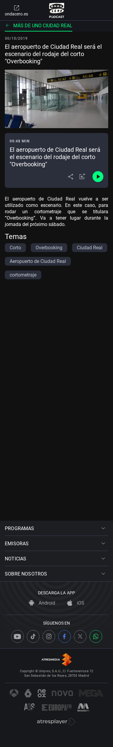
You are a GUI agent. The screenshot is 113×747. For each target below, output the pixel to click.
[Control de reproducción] (98, 176)
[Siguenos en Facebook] (64, 636)
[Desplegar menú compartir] (70, 177)
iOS (80, 603)
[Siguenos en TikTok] (33, 636)
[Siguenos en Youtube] (17, 636)
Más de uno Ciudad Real (42, 25)
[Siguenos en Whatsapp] (95, 636)
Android (46, 603)
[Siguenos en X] (80, 636)
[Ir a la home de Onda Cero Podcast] (56, 10)
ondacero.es (16, 14)
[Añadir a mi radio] (82, 177)
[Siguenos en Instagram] (48, 636)
